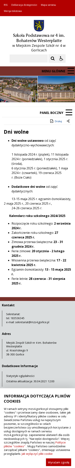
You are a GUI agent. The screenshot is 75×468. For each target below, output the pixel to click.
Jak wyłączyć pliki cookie (37, 454)
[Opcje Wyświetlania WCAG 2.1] (61, 58)
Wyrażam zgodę (58, 462)
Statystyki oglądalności (20, 376)
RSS (6, 5)
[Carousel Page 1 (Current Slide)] (37, 95)
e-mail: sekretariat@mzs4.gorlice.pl (27, 322)
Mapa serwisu (48, 5)
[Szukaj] (52, 58)
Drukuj (58, 121)
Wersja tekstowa (13, 11)
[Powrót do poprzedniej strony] (68, 121)
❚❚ (8, 94)
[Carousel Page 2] (41, 95)
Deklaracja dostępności (24, 5)
